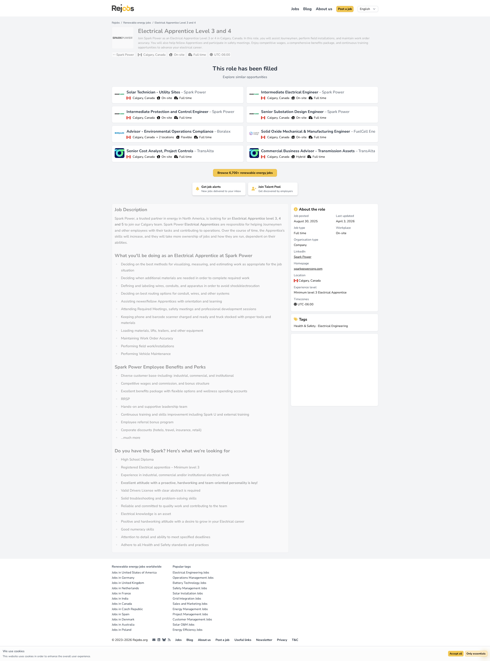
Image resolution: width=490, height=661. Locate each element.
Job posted (301, 216)
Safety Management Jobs (190, 588)
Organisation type (306, 240)
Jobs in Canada (122, 604)
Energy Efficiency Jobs (188, 630)
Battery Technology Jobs (189, 583)
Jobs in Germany (123, 578)
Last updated (345, 216)
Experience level (305, 287)
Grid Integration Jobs (187, 598)
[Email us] (153, 640)
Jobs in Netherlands (125, 588)
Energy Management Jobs (190, 609)
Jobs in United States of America (134, 572)
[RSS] (169, 640)
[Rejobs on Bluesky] (164, 640)
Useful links (242, 640)
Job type (299, 228)
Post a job (345, 9)
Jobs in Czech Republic (127, 609)
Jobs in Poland (121, 630)
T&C (295, 640)
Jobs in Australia (123, 625)
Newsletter (264, 640)
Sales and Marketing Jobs (190, 604)
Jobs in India (120, 598)
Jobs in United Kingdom (128, 583)
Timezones (301, 299)
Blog (307, 8)
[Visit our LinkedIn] (159, 640)
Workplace (343, 228)
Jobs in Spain (120, 614)
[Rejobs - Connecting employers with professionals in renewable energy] (123, 8)
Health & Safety (305, 326)
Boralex (224, 131)
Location (299, 275)
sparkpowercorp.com (308, 269)
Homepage (301, 263)
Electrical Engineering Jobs (191, 572)
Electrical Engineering (333, 326)
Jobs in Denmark (123, 619)
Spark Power (195, 92)
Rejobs (116, 23)
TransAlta (205, 151)
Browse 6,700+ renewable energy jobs (245, 173)
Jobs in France (121, 593)
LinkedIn (299, 251)
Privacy (282, 640)
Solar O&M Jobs (183, 625)
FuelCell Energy (367, 131)
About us (324, 8)
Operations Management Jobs (193, 578)
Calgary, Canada (144, 98)
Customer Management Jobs (192, 619)
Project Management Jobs (190, 614)
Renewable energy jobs (137, 23)
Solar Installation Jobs (188, 593)
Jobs (295, 8)
